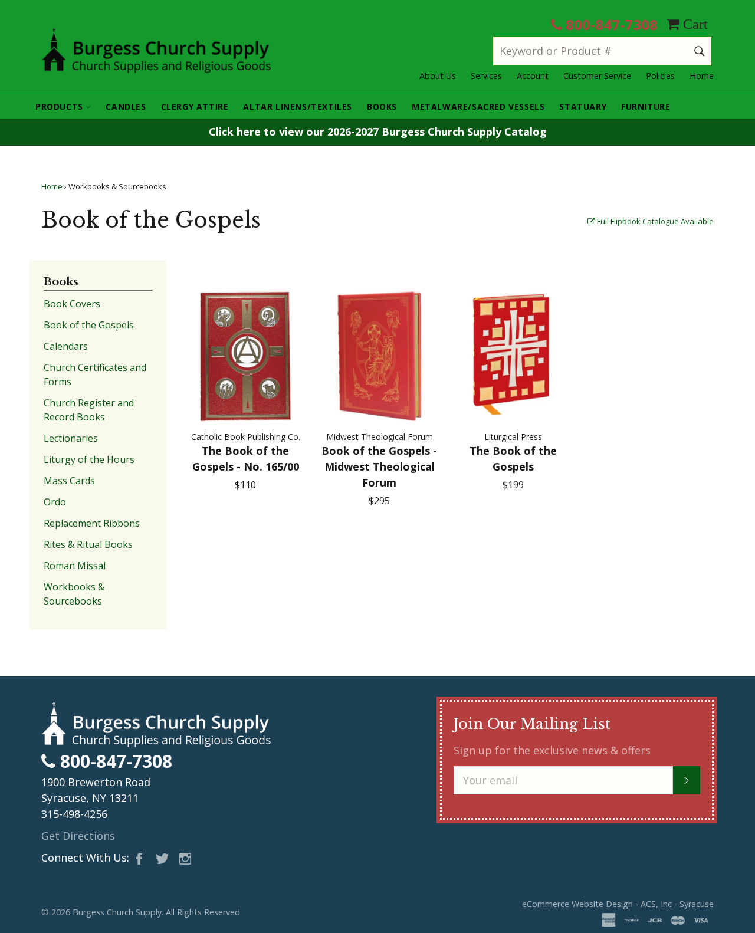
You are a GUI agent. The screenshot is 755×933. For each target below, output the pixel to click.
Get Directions (78, 836)
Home (702, 75)
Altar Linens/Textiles (297, 106)
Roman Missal (75, 565)
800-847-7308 (610, 24)
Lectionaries (71, 438)
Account (533, 75)
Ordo (55, 501)
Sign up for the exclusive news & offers (552, 750)
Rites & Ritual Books (88, 544)
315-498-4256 (74, 814)
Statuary (582, 106)
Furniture (645, 106)
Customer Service (597, 75)
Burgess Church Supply (117, 912)
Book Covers (72, 303)
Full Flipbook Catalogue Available (654, 221)
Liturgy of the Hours (89, 459)
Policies (660, 75)
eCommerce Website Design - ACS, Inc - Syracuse (618, 903)
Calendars (66, 346)
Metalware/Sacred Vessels (478, 106)
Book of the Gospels (89, 324)
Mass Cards (69, 480)
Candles (126, 106)
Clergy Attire (195, 106)
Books (382, 106)
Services (486, 75)
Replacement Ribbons (92, 523)
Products (60, 106)
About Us (437, 75)
